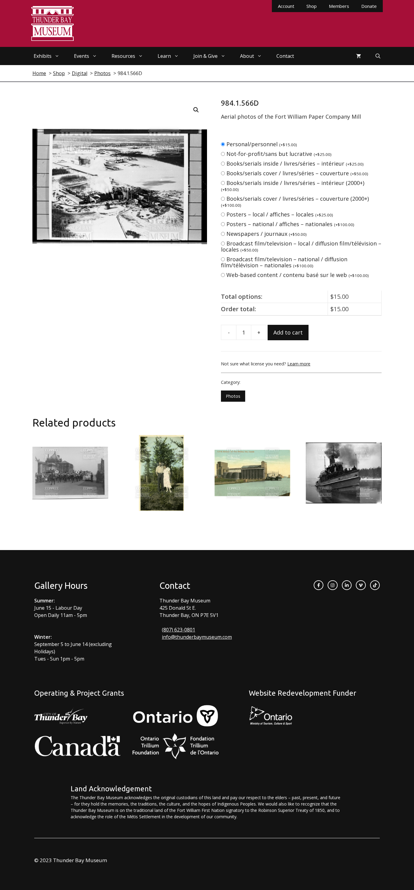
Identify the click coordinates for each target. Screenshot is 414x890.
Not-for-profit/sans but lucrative (279, 153)
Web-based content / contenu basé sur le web (297, 275)
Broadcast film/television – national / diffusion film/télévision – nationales (284, 262)
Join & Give (205, 56)
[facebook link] (318, 585)
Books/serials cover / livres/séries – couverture (297, 173)
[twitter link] (361, 585)
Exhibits (43, 56)
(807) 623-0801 (178, 629)
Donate (369, 6)
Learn (164, 56)
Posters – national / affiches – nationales (290, 224)
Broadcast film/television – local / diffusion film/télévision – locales (301, 246)
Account (286, 6)
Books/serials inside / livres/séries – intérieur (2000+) (292, 185)
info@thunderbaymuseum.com (197, 637)
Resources (123, 56)
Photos (233, 396)
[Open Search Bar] (378, 56)
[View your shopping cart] (358, 56)
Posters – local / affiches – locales (279, 214)
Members (339, 6)
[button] (196, 109)
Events (81, 56)
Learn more (298, 364)
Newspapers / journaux (266, 233)
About (247, 56)
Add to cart (288, 332)
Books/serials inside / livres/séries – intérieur (295, 163)
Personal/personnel (261, 144)
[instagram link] (332, 585)
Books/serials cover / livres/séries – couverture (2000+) (295, 201)
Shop (311, 6)
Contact (285, 56)
